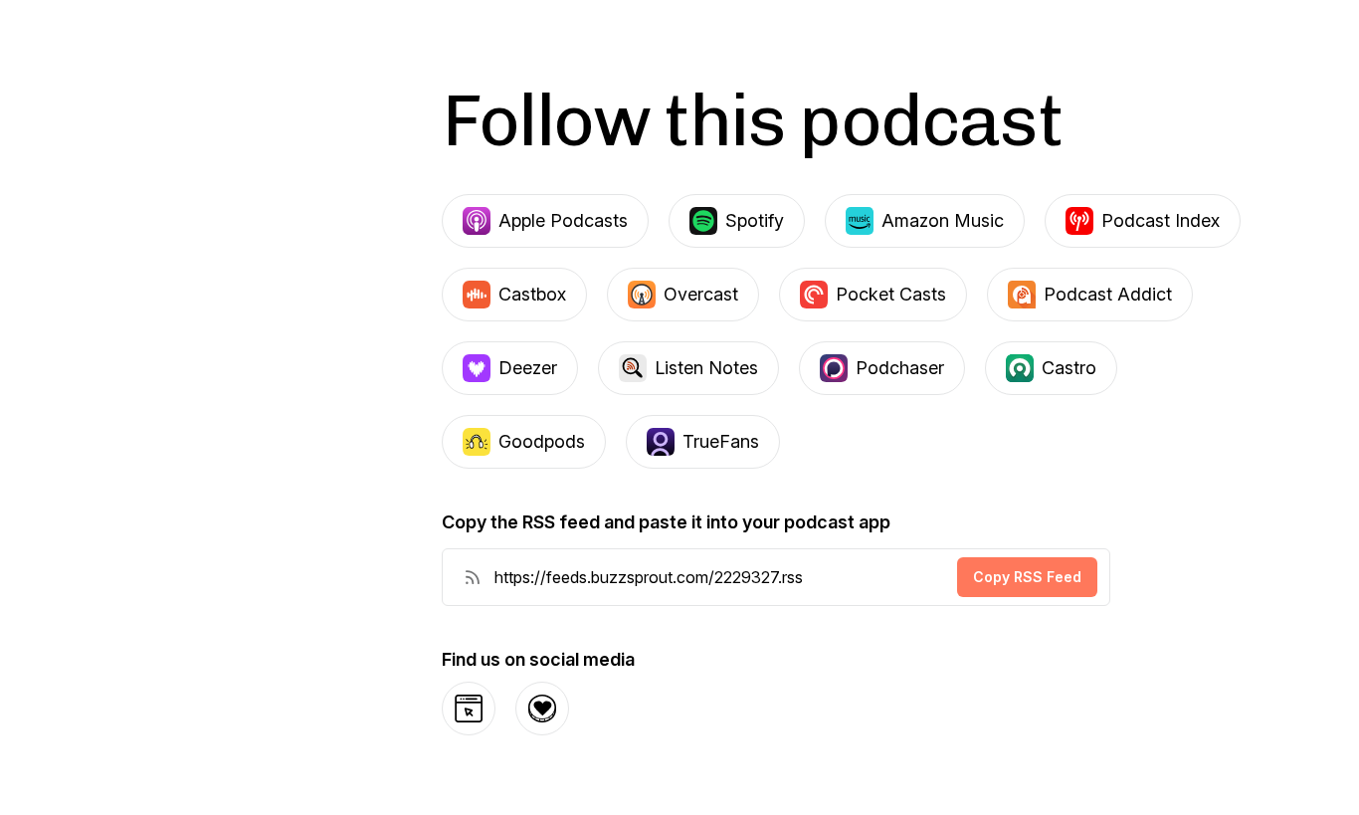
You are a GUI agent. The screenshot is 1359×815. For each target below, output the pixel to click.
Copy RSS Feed (1027, 576)
